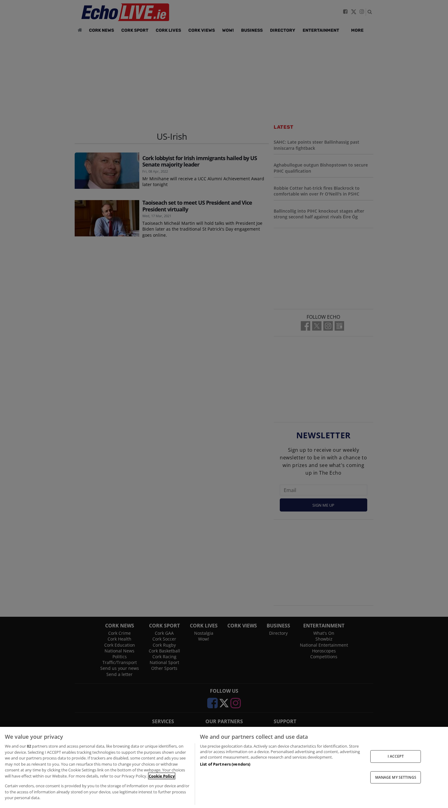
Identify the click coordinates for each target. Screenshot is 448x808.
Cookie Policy (162, 776)
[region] (224, 767)
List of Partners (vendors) (225, 764)
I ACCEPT (396, 756)
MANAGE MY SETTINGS (395, 777)
